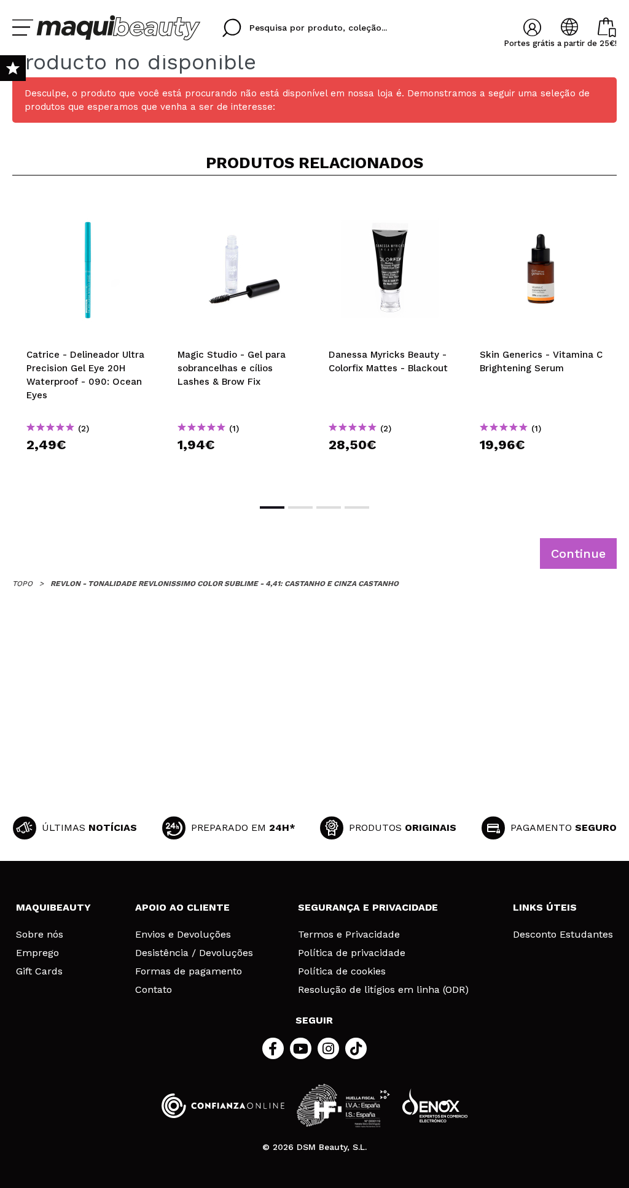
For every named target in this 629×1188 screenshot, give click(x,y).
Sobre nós (39, 934)
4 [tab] (357, 507)
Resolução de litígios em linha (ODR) (383, 990)
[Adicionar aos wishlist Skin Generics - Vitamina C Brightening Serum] (541, 205)
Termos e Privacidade (349, 934)
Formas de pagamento (188, 971)
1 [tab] (272, 507)
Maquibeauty (53, 907)
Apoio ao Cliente (182, 907)
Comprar (88, 466)
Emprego (37, 953)
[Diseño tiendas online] (434, 1105)
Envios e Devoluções (183, 934)
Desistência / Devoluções (194, 953)
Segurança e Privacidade (368, 907)
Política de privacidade (351, 953)
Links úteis (545, 907)
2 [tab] (300, 507)
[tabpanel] (88, 338)
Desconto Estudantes (563, 934)
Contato (153, 990)
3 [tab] (328, 507)
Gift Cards (39, 971)
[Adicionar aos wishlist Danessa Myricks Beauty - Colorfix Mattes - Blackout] (390, 205)
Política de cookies (342, 971)
